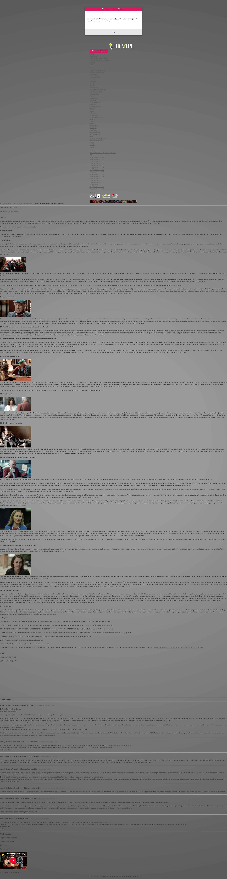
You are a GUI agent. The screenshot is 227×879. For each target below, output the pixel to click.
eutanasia (93, 104)
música (92, 123)
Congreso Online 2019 (97, 172)
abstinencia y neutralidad (97, 70)
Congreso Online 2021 (97, 168)
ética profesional (95, 102)
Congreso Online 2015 (97, 180)
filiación (92, 109)
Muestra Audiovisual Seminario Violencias (103, 153)
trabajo (92, 143)
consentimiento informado (98, 89)
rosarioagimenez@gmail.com (47, 756)
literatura (92, 119)
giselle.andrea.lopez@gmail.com (46, 798)
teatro (91, 136)
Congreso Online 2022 (97, 165)
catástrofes (93, 83)
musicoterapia (94, 126)
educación (93, 100)
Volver (114, 32)
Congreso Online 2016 (97, 178)
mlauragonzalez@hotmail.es (40, 818)
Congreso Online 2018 (97, 174)
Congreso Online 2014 (97, 182)
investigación (94, 115)
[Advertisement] (53, 682)
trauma (92, 147)
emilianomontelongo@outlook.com (54, 788)
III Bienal (92, 155)
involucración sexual (96, 117)
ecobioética (93, 98)
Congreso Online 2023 (97, 163)
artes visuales (94, 75)
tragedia (92, 145)
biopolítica (93, 81)
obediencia (93, 128)
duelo (91, 96)
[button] (92, 54)
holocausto (93, 113)
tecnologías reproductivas (98, 138)
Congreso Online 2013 (97, 185)
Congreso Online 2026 (97, 157)
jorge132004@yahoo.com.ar (45, 705)
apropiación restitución (97, 72)
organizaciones (94, 130)
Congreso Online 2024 (97, 161)
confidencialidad (95, 87)
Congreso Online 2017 (97, 176)
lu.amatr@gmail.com (45, 769)
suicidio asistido (95, 134)
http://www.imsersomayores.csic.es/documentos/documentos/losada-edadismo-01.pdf (177, 647)
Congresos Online (10, 203)
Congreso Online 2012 (97, 187)
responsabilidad (95, 132)
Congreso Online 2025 (97, 159)
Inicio (1, 203)
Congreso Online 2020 (97, 170)
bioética (92, 79)
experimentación (95, 106)
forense (92, 111)
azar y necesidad (95, 77)
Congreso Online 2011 (97, 189)
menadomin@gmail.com (49, 742)
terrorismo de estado (96, 140)
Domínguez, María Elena (11, 211)
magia (92, 121)
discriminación (94, 94)
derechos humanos (96, 92)
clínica (92, 85)
